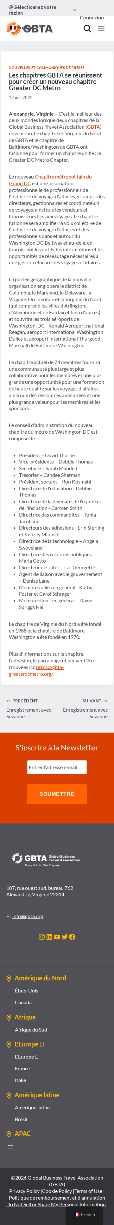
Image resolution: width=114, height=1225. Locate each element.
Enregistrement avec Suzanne (28, 708)
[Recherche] (87, 28)
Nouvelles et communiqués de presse (47, 67)
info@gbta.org (27, 916)
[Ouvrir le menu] (101, 28)
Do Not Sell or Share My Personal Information (56, 1204)
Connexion (92, 17)
